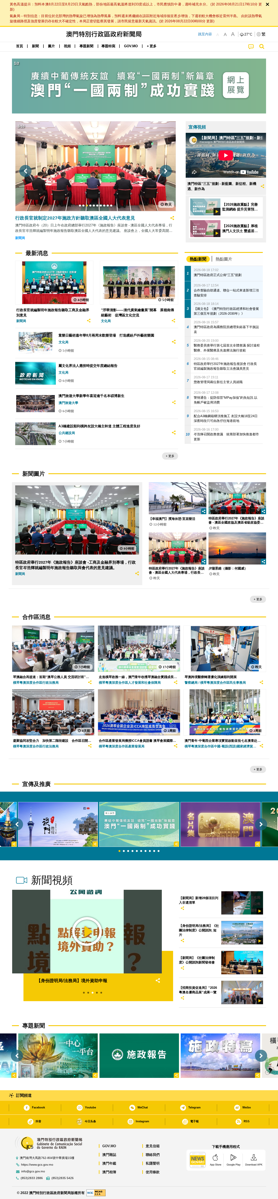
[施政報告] (139, 1055)
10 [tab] (158, 851)
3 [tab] (128, 851)
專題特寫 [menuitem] (108, 46)
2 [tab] (124, 851)
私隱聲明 (153, 1163)
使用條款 (153, 1172)
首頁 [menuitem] (19, 46)
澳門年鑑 (109, 1163)
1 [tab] (119, 851)
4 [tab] (132, 851)
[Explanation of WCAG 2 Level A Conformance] (96, 1192)
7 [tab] (145, 851)
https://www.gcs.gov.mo (37, 1164)
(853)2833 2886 (32, 1178)
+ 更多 (170, 456)
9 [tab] (154, 851)
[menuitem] (35, 46)
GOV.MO (109, 1146)
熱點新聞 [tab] (198, 259)
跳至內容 (205, 34)
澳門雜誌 (109, 1155)
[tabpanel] (139, 824)
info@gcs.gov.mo (33, 1171)
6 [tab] (141, 851)
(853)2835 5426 (62, 1178)
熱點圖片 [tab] (224, 259)
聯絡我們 (153, 1155)
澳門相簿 (109, 1172)
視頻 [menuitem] (67, 46)
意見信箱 (153, 1146)
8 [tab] (150, 851)
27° (248, 34)
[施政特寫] (220, 1055)
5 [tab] (137, 851)
